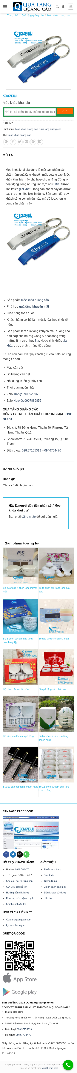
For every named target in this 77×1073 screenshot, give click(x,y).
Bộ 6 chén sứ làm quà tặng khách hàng (53, 738)
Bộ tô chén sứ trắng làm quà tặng (54, 589)
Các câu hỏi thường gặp (19, 881)
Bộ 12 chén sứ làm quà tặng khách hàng (53, 788)
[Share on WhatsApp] (6, 142)
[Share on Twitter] (20, 142)
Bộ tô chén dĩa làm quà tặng (18, 736)
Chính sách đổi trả (16, 904)
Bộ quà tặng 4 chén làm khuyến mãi (20, 589)
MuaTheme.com (49, 1068)
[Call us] (26, 854)
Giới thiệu (49, 875)
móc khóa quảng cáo (19, 135)
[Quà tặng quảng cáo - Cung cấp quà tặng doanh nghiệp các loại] (32, 6)
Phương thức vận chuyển (20, 898)
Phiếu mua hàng (52, 869)
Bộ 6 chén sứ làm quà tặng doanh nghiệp (18, 640)
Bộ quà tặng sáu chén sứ (52, 689)
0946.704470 (22, 869)
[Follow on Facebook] (6, 854)
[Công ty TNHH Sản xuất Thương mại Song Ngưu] (10, 96)
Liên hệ (48, 898)
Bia (56, 184)
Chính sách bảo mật (55, 886)
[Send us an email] (20, 854)
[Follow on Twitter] (13, 854)
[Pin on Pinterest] (33, 142)
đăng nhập (28, 516)
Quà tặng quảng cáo (33, 15)
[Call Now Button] (68, 1065)
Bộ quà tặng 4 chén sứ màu (53, 638)
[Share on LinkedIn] (40, 142)
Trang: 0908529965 (26, 394)
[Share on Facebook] (13, 142)
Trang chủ (12, 15)
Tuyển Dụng (50, 881)
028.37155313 (31, 450)
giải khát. (25, 189)
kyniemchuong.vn (15, 925)
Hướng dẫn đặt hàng (17, 892)
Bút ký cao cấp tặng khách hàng (20, 786)
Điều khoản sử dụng (55, 892)
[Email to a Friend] (26, 142)
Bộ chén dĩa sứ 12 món (16, 689)
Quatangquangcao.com (18, 919)
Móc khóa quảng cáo (58, 15)
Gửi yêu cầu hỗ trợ (16, 886)
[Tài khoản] (63, 6)
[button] (5, 6)
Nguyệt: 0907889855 (27, 400)
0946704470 (52, 450)
